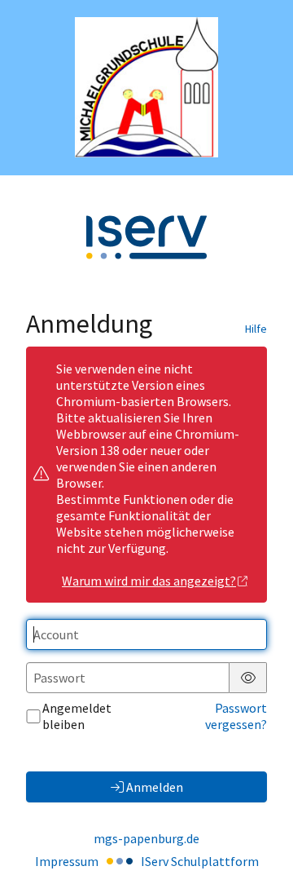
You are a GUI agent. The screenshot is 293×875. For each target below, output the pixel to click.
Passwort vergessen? (236, 716)
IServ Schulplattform (200, 861)
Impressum (66, 861)
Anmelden (154, 787)
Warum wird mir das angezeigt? (149, 580)
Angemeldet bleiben (77, 716)
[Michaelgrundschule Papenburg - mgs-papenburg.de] (146, 87)
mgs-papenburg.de (146, 838)
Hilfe (256, 328)
